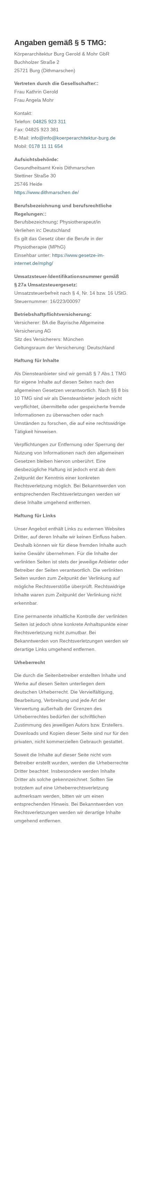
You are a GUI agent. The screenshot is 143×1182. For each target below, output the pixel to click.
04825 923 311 (49, 121)
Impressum (71, 1036)
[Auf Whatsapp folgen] (51, 1145)
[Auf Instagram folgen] (91, 1145)
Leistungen (71, 979)
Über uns (71, 965)
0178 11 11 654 (46, 146)
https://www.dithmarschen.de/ (46, 192)
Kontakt (71, 1006)
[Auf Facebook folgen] (71, 1145)
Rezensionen (71, 993)
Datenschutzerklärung (72, 1050)
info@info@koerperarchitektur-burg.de (73, 138)
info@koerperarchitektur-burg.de (72, 935)
